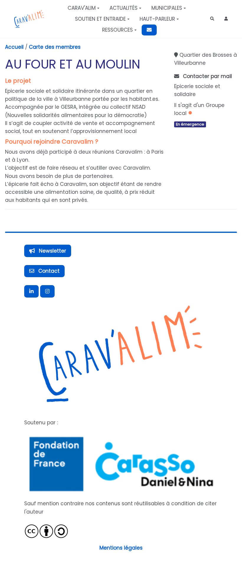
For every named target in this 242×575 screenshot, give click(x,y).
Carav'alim (82, 8)
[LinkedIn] (31, 291)
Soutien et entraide (100, 18)
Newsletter (51, 250)
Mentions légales (121, 547)
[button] (226, 19)
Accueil (14, 47)
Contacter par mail (207, 76)
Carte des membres (55, 47)
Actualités (123, 8)
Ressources (117, 29)
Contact (48, 270)
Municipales (166, 8)
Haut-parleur (157, 18)
